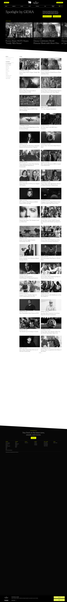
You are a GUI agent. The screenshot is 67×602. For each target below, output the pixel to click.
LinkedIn (35, 442)
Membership (17, 443)
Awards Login (55, 442)
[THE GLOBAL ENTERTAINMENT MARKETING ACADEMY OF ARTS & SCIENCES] (33, 2)
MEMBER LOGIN (6, 2)
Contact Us (26, 442)
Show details (13, 600)
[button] (6, 6)
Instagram (35, 443)
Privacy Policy (46, 443)
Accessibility (45, 442)
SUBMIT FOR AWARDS (59, 2)
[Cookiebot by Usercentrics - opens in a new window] (6, 600)
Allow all (59, 597)
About (16, 442)
